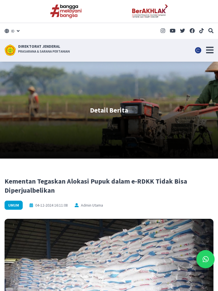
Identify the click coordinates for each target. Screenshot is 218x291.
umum (13, 205)
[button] (209, 50)
